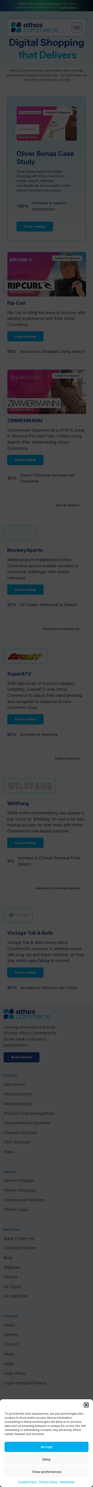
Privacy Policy (48, 1481)
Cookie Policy (27, 1481)
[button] (86, 1405)
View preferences (46, 1472)
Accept (46, 1447)
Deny (46, 1459)
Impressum (67, 1481)
